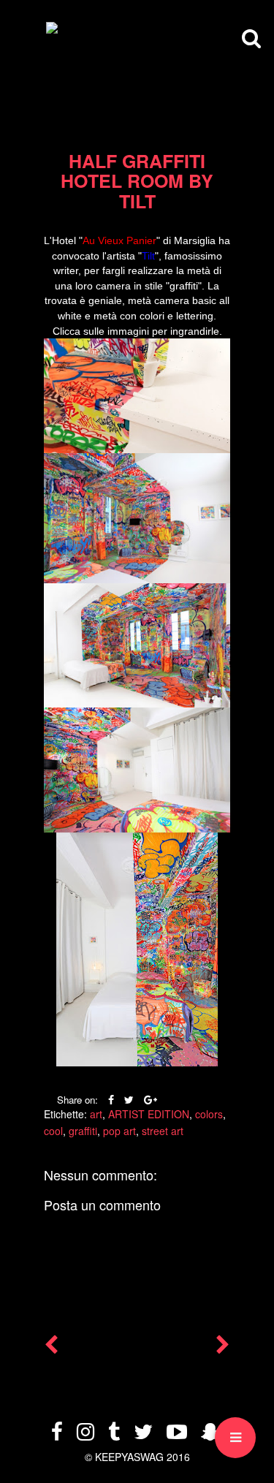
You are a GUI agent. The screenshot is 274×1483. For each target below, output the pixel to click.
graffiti (83, 1130)
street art (162, 1130)
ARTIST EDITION (148, 1114)
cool (53, 1130)
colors (209, 1114)
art (96, 1114)
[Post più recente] (51, 1347)
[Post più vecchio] (223, 1347)
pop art (119, 1130)
